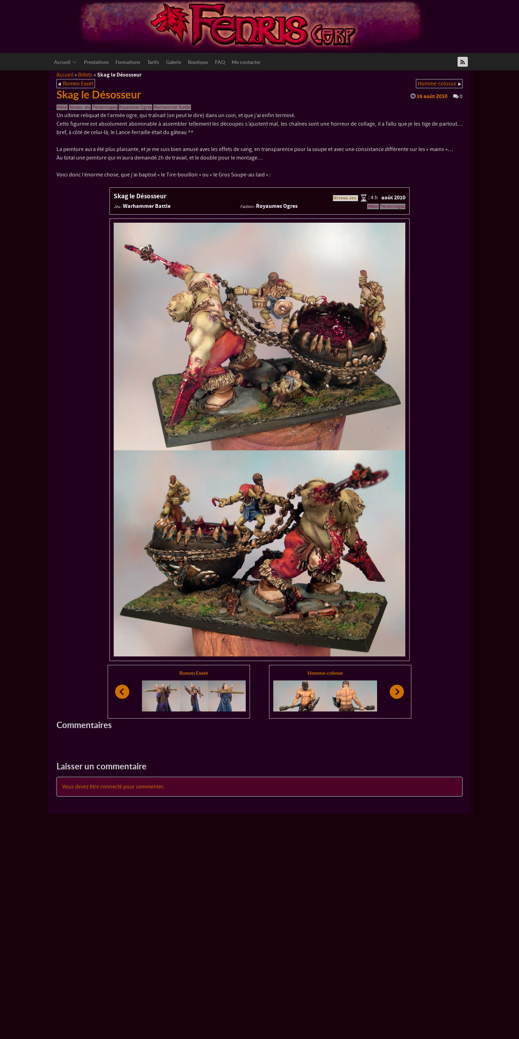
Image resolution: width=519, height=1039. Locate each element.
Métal (62, 107)
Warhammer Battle (172, 107)
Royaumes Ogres (135, 107)
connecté (111, 786)
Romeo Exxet (78, 83)
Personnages (105, 107)
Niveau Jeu (80, 107)
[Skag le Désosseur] (259, 439)
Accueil (64, 74)
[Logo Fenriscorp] (254, 25)
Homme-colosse (437, 83)
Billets (85, 74)
